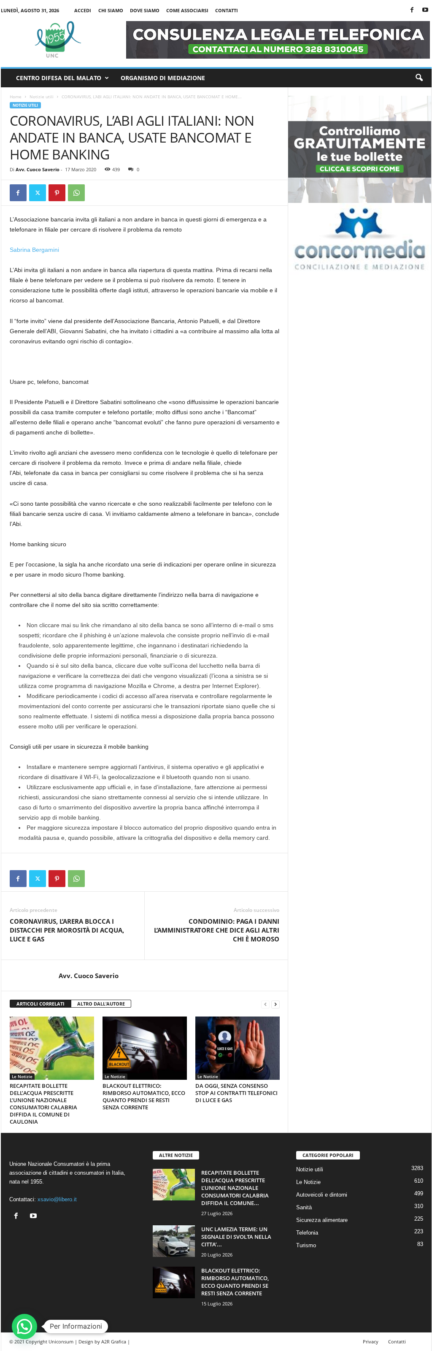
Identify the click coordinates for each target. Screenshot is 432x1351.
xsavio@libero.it (57, 1199)
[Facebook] (412, 10)
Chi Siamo (110, 10)
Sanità (304, 1207)
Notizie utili (42, 97)
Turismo (306, 1245)
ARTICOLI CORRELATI (40, 1003)
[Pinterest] (57, 192)
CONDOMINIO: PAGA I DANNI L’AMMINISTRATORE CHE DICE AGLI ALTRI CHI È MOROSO (216, 930)
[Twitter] (37, 192)
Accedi (82, 10)
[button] (419, 78)
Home (16, 97)
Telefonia (307, 1233)
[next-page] (275, 1004)
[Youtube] (425, 10)
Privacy (370, 1341)
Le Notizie (22, 1076)
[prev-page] (265, 1004)
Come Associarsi (187, 10)
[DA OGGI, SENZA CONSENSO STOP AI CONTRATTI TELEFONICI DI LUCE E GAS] (237, 1048)
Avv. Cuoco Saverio (37, 169)
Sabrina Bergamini (34, 249)
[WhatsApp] (76, 192)
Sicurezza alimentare (322, 1220)
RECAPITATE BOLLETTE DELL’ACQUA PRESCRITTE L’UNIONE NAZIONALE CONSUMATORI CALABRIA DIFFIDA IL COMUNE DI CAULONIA (43, 1103)
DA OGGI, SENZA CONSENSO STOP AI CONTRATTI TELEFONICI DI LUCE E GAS (236, 1093)
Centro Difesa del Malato (58, 78)
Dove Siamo (144, 10)
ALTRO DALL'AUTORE (101, 1003)
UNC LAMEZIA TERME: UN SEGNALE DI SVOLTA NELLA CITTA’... (236, 1236)
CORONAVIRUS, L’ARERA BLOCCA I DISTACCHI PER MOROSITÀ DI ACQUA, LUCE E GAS (67, 930)
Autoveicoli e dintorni (321, 1195)
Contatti (226, 10)
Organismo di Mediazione (163, 78)
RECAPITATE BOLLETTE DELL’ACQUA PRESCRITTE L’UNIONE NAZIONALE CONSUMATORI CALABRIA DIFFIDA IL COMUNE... (235, 1188)
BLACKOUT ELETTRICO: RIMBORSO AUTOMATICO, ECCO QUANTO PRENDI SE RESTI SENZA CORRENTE (144, 1096)
